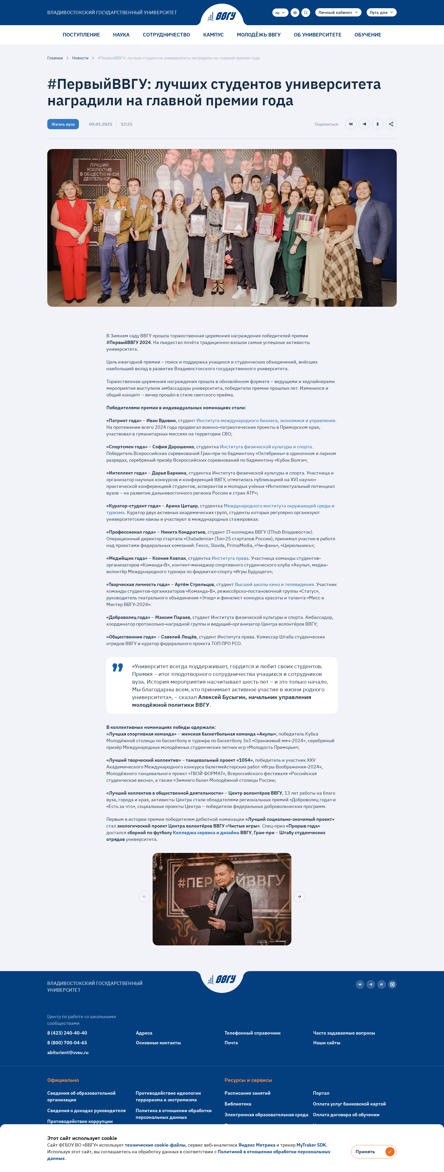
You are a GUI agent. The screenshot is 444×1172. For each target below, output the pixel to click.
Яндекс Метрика (256, 1145)
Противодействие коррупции (80, 1121)
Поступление (81, 34)
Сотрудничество (166, 34)
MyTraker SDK (311, 1145)
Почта (231, 1043)
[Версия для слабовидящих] (295, 12)
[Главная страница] (222, 17)
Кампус (213, 34)
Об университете (317, 34)
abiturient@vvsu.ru (68, 1052)
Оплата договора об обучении (346, 1115)
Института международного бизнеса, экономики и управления (266, 420)
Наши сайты (326, 1043)
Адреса (144, 1033)
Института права (230, 558)
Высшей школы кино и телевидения (274, 584)
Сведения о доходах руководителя (86, 1110)
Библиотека (238, 1104)
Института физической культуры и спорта (266, 447)
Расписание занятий (248, 1093)
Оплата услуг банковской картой (349, 1104)
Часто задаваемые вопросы (344, 1033)
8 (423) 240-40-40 (67, 1033)
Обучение (368, 34)
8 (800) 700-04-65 (67, 1043)
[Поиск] (305, 12)
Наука (121, 34)
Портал (321, 1093)
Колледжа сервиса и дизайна (206, 832)
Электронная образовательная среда (266, 1115)
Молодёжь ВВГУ (259, 34)
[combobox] (280, 12)
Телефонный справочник (253, 1033)
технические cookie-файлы (155, 1145)
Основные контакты (158, 1043)
